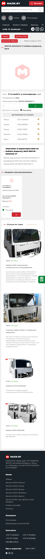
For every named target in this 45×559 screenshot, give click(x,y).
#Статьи (14, 261)
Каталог (38, 3)
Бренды (34, 25)
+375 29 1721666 (12, 538)
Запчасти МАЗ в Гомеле (15, 486)
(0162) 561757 (22, 139)
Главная (6, 25)
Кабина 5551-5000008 (15, 430)
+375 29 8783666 (28, 538)
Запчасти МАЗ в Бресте (15, 496)
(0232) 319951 (22, 129)
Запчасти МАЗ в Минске (15, 483)
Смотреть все (31, 224)
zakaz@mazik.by (12, 542)
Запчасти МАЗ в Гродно (15, 489)
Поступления (11, 520)
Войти (16, 18)
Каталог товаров (20, 25)
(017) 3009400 (23, 120)
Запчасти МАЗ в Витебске (16, 493)
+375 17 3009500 (29, 535)
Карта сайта (30, 548)
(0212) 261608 (22, 134)
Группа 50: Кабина (9, 41)
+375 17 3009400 (12, 535)
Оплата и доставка (13, 505)
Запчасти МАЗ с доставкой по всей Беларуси (20, 501)
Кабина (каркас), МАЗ (10, 190)
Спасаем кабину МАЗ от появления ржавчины (21, 331)
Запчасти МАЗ (21, 36)
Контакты (9, 509)
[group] (22, 72)
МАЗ (17, 98)
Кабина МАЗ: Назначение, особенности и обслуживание (19, 266)
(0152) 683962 (22, 124)
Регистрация (32, 18)
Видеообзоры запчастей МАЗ (17, 524)
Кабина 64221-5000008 (16, 386)
